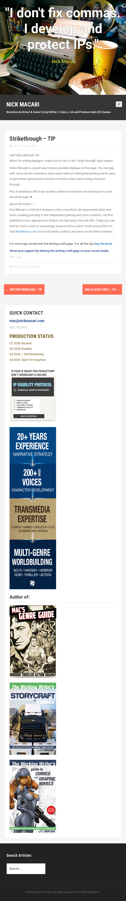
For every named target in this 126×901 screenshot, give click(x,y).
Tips (25, 266)
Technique (17, 266)
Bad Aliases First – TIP (102, 289)
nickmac (34, 146)
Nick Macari (22, 104)
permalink (35, 266)
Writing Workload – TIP (24, 289)
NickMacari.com (26, 231)
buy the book (103, 243)
